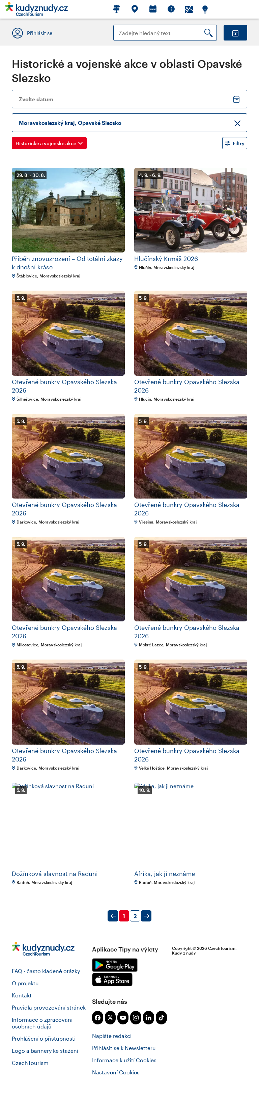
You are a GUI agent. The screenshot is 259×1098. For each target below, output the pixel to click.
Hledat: (122, 28)
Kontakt (22, 995)
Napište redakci (112, 1036)
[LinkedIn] (148, 1017)
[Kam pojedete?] (116, 9)
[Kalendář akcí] (152, 9)
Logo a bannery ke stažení (45, 1050)
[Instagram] (135, 1017)
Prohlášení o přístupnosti (44, 1038)
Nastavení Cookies (116, 1072)
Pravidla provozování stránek (49, 1007)
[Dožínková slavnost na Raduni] (68, 825)
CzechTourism (30, 1063)
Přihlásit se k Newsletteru (124, 1048)
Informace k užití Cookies (124, 1060)
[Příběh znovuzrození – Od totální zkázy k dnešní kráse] (68, 210)
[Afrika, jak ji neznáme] (190, 825)
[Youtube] (122, 1017)
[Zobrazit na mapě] (188, 9)
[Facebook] (97, 1017)
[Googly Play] (115, 965)
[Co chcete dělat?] (134, 9)
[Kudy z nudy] (36, 11)
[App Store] (112, 979)
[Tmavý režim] (205, 9)
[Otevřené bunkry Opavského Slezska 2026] (68, 333)
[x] (110, 1017)
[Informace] (170, 9)
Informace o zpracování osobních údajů (42, 1022)
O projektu (25, 983)
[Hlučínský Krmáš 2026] (190, 210)
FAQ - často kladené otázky (46, 971)
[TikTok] (161, 1017)
